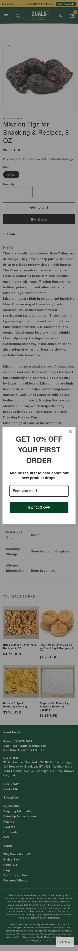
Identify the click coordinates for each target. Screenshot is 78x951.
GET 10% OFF (39, 507)
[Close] (71, 432)
